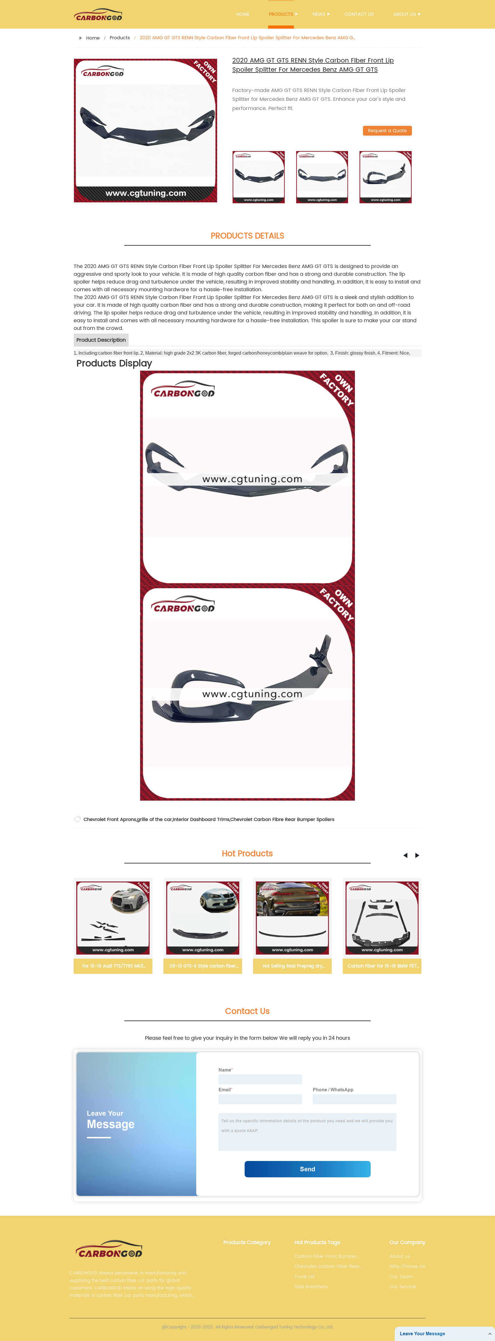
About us (404, 14)
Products (281, 14)
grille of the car (154, 819)
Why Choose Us (407, 1266)
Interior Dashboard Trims (201, 819)
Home (243, 14)
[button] (405, 855)
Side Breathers (311, 1286)
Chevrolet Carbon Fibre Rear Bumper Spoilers (282, 819)
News (319, 14)
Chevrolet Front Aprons (110, 819)
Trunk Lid (304, 1276)
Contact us (359, 14)
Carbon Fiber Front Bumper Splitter (325, 1256)
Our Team (401, 1277)
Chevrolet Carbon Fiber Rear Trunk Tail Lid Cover (327, 1266)
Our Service (403, 1287)
